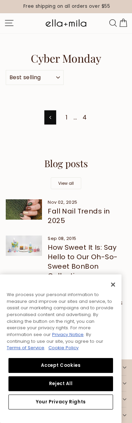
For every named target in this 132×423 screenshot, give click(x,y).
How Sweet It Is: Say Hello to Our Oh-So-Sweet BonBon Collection (82, 262)
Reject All (61, 383)
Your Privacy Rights (61, 402)
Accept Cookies (60, 365)
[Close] (113, 284)
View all (66, 183)
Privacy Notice (68, 334)
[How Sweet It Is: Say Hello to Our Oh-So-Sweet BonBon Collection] (24, 246)
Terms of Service (25, 347)
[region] (66, 6)
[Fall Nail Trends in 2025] (24, 209)
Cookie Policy (63, 347)
